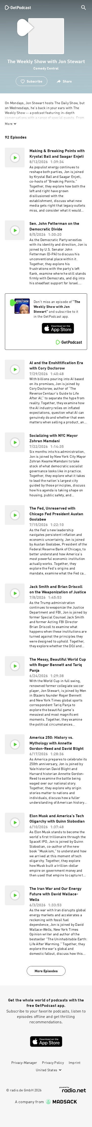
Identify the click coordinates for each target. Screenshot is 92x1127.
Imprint (75, 1063)
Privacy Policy (53, 1063)
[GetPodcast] (18, 7)
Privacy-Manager (24, 1063)
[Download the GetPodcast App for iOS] (58, 328)
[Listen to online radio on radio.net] (72, 1089)
